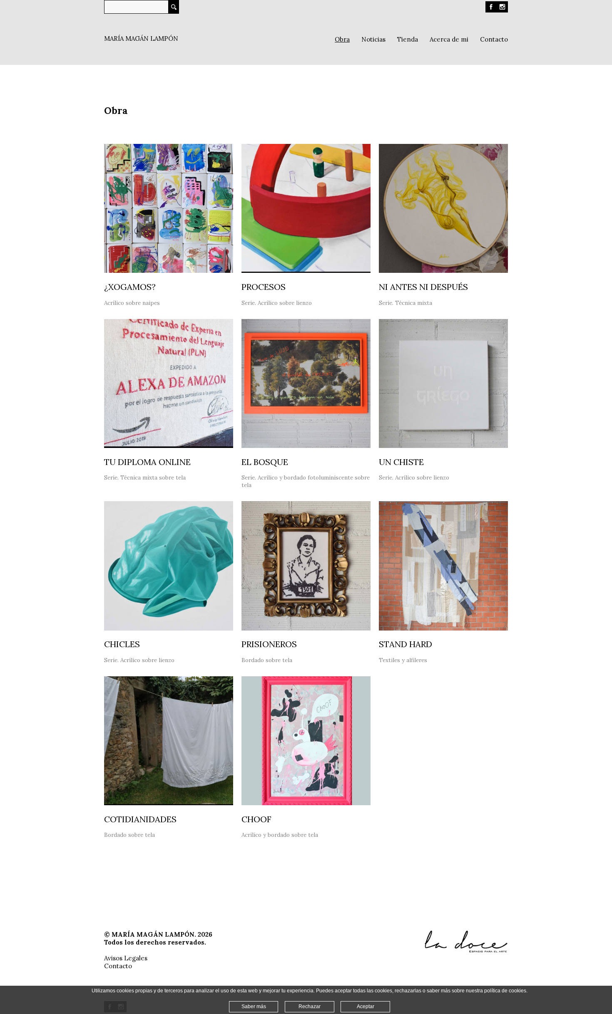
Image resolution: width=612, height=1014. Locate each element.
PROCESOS (263, 287)
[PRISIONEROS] (306, 628)
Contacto (118, 966)
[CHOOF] (306, 803)
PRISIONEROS (269, 644)
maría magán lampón (141, 38)
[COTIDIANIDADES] (168, 803)
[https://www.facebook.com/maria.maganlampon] (491, 10)
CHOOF (256, 819)
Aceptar (365, 1006)
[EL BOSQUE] (306, 446)
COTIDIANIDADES (140, 819)
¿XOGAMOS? (130, 287)
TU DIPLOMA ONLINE (147, 462)
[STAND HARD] (443, 628)
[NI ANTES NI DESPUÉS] (443, 271)
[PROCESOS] (306, 271)
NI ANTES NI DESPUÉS (423, 287)
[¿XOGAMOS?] (168, 271)
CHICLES (122, 644)
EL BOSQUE (264, 462)
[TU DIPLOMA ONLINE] (168, 446)
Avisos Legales (125, 958)
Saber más (253, 1006)
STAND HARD (405, 644)
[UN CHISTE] (443, 446)
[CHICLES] (168, 628)
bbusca (173, 7)
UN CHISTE (401, 462)
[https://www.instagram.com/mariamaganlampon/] (502, 10)
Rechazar (310, 1006)
